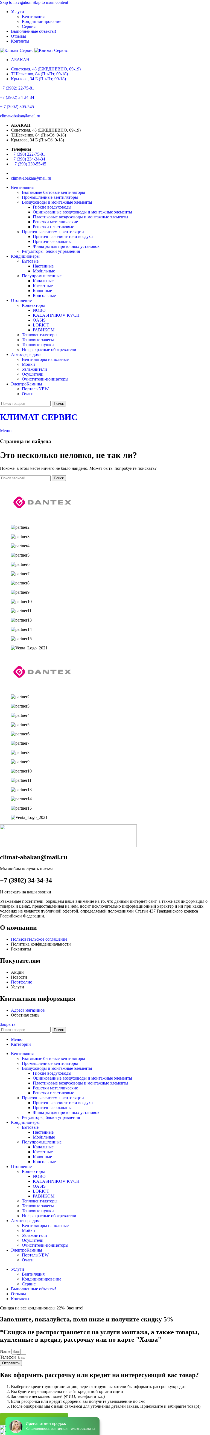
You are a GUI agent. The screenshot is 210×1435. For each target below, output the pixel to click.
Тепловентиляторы (39, 334)
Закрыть (7, 1024)
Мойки (28, 364)
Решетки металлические (55, 221)
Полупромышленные (42, 276)
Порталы (35, 389)
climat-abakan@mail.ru (20, 116)
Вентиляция (33, 16)
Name (5, 1351)
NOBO (39, 310)
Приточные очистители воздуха (63, 236)
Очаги (28, 393)
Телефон (8, 1357)
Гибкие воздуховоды (52, 207)
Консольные (44, 295)
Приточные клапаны (52, 241)
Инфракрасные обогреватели (49, 349)
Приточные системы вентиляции (53, 231)
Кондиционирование (41, 21)
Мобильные (44, 271)
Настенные (43, 266)
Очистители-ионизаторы (45, 379)
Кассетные (43, 285)
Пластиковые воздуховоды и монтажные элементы (80, 217)
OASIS (39, 320)
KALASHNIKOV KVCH (56, 315)
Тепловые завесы (38, 339)
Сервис (29, 26)
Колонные (42, 290)
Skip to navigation (16, 2)
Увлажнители (34, 369)
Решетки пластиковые (53, 226)
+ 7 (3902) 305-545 (17, 106)
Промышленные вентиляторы (50, 197)
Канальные (43, 280)
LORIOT (41, 325)
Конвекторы (33, 305)
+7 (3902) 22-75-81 (17, 88)
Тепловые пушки (38, 344)
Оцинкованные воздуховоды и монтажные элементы (82, 212)
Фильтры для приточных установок (66, 246)
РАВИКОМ (43, 330)
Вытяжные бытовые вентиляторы (53, 192)
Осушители (32, 374)
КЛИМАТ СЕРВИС (39, 417)
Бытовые (30, 261)
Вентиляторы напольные (45, 359)
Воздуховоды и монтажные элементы (57, 202)
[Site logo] (17, 50)
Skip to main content (50, 2)
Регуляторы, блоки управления (51, 251)
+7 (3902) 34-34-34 (17, 97)
